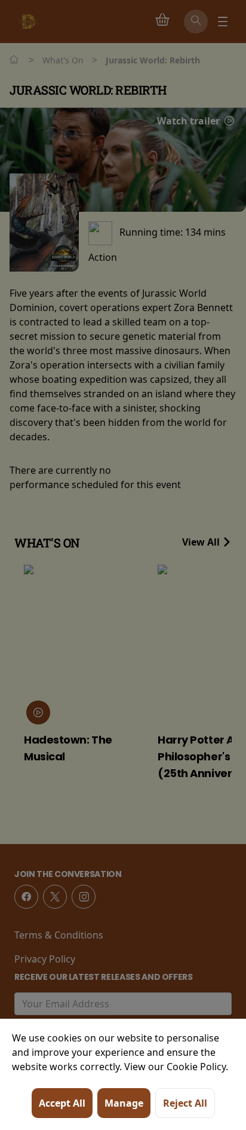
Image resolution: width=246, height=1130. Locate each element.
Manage (123, 1103)
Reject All (185, 1103)
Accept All (62, 1103)
